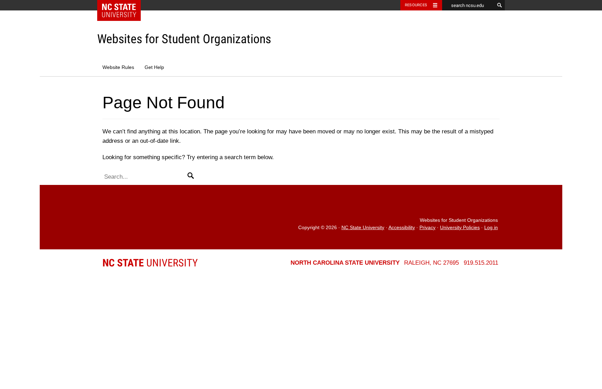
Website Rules (118, 67)
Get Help (154, 67)
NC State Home (123, 5)
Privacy (427, 227)
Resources (416, 5)
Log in (491, 227)
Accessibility (401, 227)
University (150, 263)
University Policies (460, 227)
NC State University (362, 227)
